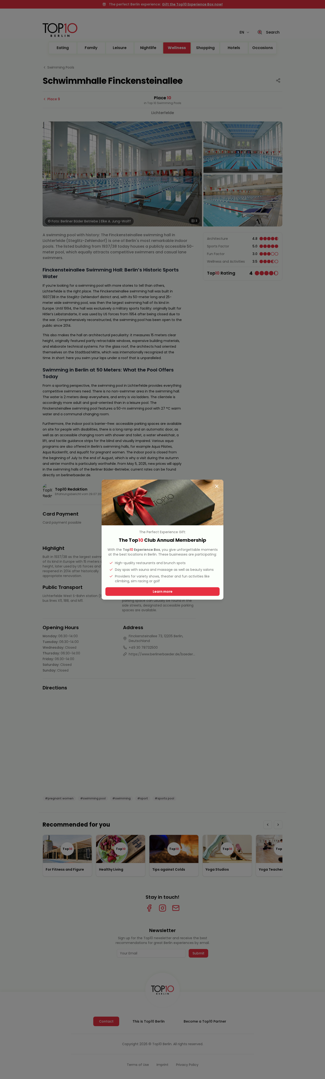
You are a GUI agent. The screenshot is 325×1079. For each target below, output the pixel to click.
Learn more (162, 591)
